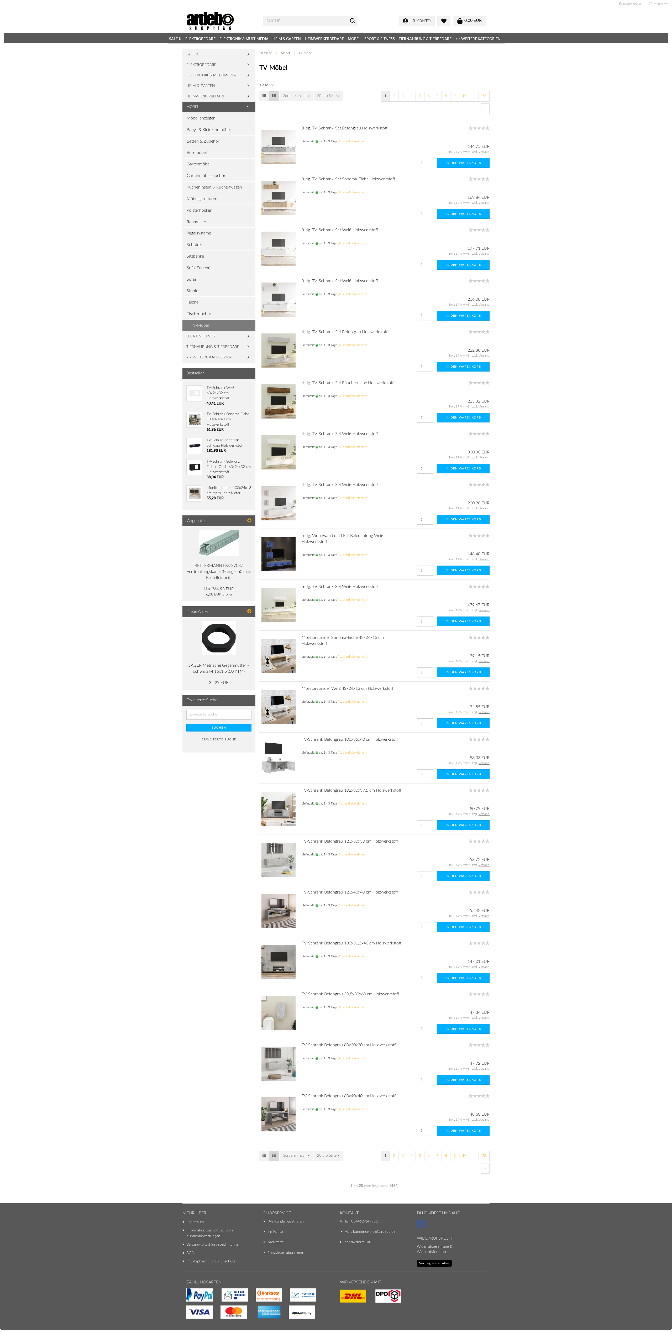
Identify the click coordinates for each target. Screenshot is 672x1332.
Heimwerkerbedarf (324, 39)
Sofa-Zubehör (199, 268)
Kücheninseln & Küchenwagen (214, 187)
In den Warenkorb (463, 162)
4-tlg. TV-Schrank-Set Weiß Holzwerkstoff (340, 434)
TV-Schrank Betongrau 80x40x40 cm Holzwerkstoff (349, 1096)
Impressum (195, 1222)
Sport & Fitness (379, 39)
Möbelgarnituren (202, 199)
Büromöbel (197, 152)
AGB (190, 1253)
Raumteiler (196, 222)
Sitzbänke (195, 256)
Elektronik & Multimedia (244, 39)
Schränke (195, 245)
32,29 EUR (219, 683)
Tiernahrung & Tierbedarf (425, 39)
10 (464, 96)
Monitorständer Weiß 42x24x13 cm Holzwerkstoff (347, 688)
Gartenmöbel (199, 164)
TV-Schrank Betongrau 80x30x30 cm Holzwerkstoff (349, 1045)
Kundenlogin (631, 4)
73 (484, 96)
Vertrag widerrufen (434, 1263)
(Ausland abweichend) (353, 141)
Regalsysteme (199, 233)
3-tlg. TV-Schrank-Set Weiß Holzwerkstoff (340, 230)
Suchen (219, 727)
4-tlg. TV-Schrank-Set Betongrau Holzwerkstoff (344, 332)
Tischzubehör (199, 314)
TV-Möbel (200, 325)
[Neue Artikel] (249, 612)
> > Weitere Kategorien (478, 39)
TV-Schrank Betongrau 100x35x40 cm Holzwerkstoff (350, 739)
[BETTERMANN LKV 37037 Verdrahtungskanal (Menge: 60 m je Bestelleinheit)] (219, 543)
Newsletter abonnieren (286, 1253)
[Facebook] (422, 1226)
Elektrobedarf (200, 39)
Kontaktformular (357, 1242)
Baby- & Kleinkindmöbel (209, 130)
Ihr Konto (275, 1232)
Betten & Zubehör (203, 141)
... (474, 96)
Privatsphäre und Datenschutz (210, 1261)
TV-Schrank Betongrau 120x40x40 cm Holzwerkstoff (350, 892)
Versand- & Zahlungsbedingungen (213, 1244)
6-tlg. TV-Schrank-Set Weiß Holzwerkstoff (340, 586)
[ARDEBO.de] (220, 21)
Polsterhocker (199, 210)
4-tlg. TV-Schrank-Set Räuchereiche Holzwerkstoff (347, 383)
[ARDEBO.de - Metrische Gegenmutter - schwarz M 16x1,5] (219, 638)
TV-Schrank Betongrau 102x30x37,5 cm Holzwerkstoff (351, 790)
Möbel (354, 39)
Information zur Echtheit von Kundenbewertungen (209, 1233)
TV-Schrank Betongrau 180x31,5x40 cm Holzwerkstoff (351, 943)
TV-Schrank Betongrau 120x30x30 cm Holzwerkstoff (350, 841)
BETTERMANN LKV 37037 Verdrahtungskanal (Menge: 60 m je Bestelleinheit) (219, 571)
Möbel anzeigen (201, 118)
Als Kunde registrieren (286, 1221)
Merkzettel (660, 4)
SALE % (175, 39)
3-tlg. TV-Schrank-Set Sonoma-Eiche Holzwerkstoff (348, 179)
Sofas (192, 279)
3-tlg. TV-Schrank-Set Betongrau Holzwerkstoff (344, 128)
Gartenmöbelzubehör (206, 176)
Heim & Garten (286, 39)
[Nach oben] (14, 1317)
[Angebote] (249, 521)
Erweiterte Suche (219, 739)
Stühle (192, 291)
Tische (192, 302)
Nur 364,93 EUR (219, 589)
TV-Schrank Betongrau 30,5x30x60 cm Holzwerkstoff (350, 994)
